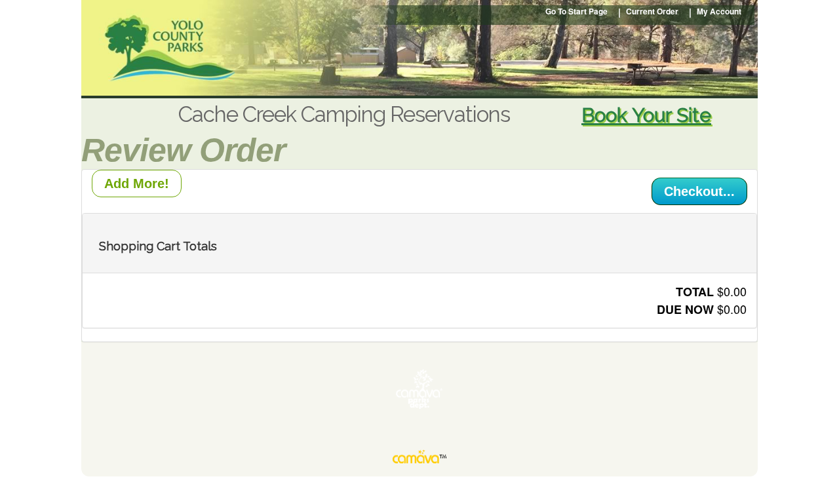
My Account (719, 11)
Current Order (652, 11)
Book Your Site (646, 115)
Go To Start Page (576, 11)
